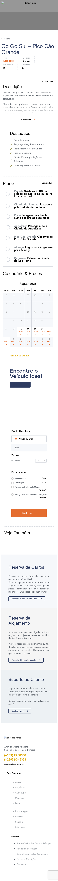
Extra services (18, 472)
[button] (29, 8)
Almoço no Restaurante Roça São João (30, 494)
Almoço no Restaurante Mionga (27, 487)
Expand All (47, 183)
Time (17, 447)
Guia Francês (20, 478)
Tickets (15, 455)
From (5, 57)
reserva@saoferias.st (14, 764)
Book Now (27, 513)
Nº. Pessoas (15, 460)
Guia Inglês (19, 482)
